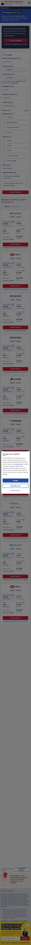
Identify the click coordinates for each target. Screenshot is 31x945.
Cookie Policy (18, 464)
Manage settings (15, 490)
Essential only (15, 486)
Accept (15, 480)
